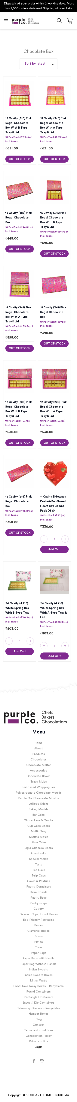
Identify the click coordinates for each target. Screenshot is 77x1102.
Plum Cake (38, 842)
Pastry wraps (38, 903)
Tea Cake (38, 870)
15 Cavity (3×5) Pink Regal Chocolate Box (53, 312)
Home (38, 743)
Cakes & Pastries (38, 881)
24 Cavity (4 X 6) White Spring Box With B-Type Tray (17, 608)
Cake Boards (38, 892)
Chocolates (39, 759)
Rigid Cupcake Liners (38, 848)
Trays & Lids (38, 781)
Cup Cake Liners (38, 825)
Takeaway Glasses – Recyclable (38, 1008)
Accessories (38, 770)
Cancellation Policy (39, 1035)
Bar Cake (38, 814)
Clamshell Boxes (38, 930)
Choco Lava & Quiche (38, 820)
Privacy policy (38, 1041)
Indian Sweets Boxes (38, 975)
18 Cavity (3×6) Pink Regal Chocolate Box (18, 217)
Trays (38, 947)
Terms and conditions (38, 1030)
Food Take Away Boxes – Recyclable (38, 986)
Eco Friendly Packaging (38, 919)
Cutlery (39, 908)
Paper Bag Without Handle (38, 964)
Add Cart (54, 549)
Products (38, 754)
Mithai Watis (38, 980)
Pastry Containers (38, 886)
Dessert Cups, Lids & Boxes (38, 914)
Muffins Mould (38, 836)
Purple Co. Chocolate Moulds (38, 798)
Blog (39, 1019)
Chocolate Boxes (38, 776)
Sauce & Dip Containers (38, 1002)
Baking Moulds (38, 809)
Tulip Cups (38, 875)
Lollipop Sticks (38, 803)
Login (38, 1046)
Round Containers (38, 991)
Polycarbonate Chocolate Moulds (39, 792)
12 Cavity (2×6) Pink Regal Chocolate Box (18, 501)
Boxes (38, 925)
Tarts (38, 864)
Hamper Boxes (39, 1013)
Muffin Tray (38, 831)
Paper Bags (38, 953)
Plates (38, 941)
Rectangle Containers (38, 997)
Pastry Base (38, 897)
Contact (38, 1024)
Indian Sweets (38, 969)
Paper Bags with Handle (38, 958)
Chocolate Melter (38, 765)
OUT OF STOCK (20, 159)
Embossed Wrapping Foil (38, 787)
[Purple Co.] (25, 20)
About (38, 748)
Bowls (38, 936)
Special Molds (38, 859)
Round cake (38, 853)
